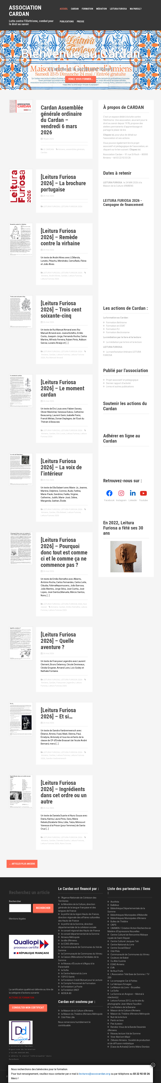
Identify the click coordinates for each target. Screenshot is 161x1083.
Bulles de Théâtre (119, 921)
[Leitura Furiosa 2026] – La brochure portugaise (63, 183)
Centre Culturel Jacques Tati (125, 941)
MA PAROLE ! (136, 9)
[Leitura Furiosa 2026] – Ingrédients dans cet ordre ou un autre (64, 792)
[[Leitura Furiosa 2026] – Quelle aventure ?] (21, 643)
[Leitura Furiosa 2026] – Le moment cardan (62, 388)
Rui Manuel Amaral (54, 357)
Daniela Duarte (63, 840)
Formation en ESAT (115, 326)
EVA (113, 967)
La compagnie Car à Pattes (124, 981)
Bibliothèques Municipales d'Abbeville (129, 915)
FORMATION (87, 9)
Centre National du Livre (122, 944)
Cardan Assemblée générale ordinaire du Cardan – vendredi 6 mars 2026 (62, 120)
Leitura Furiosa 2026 (50, 279)
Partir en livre (117, 1020)
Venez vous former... (80, 79)
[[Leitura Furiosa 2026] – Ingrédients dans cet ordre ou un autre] (21, 791)
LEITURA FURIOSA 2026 (71, 206)
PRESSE (80, 21)
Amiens (61, 149)
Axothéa (115, 901)
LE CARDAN (48, 149)
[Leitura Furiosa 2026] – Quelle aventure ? (58, 640)
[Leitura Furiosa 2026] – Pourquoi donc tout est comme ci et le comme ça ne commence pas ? (64, 552)
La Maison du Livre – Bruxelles (125, 987)
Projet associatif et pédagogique (122, 380)
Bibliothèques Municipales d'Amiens (128, 918)
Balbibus (115, 905)
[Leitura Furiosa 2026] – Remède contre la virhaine (60, 237)
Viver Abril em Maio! (120, 1037)
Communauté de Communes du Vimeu (130, 954)
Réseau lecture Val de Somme (126, 1033)
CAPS (113, 925)
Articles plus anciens (22, 864)
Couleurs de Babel (119, 958)
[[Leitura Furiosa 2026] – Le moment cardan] (21, 391)
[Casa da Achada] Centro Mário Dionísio (130, 1046)
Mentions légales (17, 918)
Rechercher (15, 901)
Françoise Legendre (65, 682)
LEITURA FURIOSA (118, 9)
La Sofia (115, 990)
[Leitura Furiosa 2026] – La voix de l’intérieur (61, 467)
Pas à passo (116, 1023)
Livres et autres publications (120, 386)
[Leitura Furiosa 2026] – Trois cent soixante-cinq (61, 309)
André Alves (54, 275)
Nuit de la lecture (119, 1017)
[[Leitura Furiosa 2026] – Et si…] (21, 719)
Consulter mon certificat (28, 1007)
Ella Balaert (61, 512)
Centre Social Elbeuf (121, 948)
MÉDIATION (101, 9)
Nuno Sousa (65, 843)
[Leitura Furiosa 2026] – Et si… (58, 713)
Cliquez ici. (135, 149)
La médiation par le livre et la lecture (124, 342)
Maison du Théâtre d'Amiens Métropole (130, 1014)
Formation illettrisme (116, 322)
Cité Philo (115, 951)
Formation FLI (112, 329)
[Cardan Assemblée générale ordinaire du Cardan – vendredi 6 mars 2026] (21, 106)
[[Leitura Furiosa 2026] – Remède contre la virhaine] (21, 239)
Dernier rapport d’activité (118, 383)
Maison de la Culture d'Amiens (125, 1010)
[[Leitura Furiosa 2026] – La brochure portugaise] (21, 186)
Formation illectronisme (118, 332)
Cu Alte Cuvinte (118, 961)
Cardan (44, 152)
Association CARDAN (25, 10)
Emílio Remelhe (73, 607)
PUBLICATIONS (67, 21)
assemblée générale (75, 149)
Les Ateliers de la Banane (123, 1007)
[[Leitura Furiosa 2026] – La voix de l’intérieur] (21, 469)
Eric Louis (60, 433)
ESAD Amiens (117, 964)
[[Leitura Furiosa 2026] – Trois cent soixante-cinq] (21, 311)
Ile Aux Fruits (117, 971)
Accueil (64, 9)
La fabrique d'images (121, 984)
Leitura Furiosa (75, 275)
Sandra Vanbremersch (56, 758)
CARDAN (75, 9)
